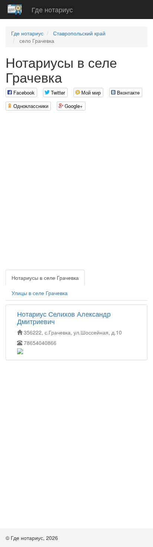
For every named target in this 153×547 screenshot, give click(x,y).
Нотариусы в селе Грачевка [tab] (45, 277)
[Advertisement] (76, 193)
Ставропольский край (79, 33)
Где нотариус (52, 9)
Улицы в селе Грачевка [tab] (40, 293)
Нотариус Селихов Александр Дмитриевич (64, 317)
